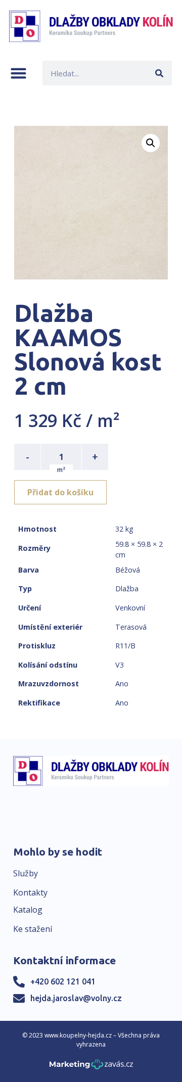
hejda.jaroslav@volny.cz (76, 998)
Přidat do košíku (60, 492)
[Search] (159, 73)
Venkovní (130, 608)
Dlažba (127, 588)
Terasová (131, 627)
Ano (121, 683)
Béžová (127, 570)
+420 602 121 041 (63, 981)
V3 (119, 665)
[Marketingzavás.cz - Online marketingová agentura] (91, 1067)
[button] (18, 73)
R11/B (125, 645)
